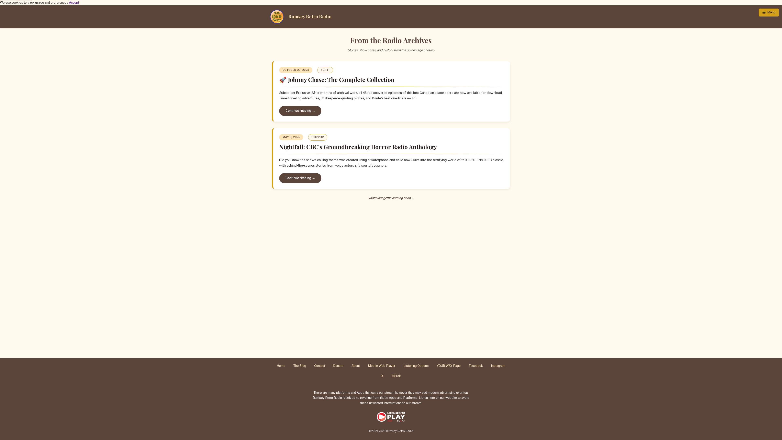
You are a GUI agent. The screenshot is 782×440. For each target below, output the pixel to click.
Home (281, 366)
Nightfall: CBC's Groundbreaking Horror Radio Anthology (358, 147)
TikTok (396, 376)
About (355, 366)
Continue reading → (300, 111)
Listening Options (416, 366)
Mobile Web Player (381, 366)
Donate (338, 366)
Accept (73, 2)
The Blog (299, 366)
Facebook (476, 366)
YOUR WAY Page (449, 366)
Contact (319, 366)
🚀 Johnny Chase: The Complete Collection (336, 79)
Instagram (498, 366)
